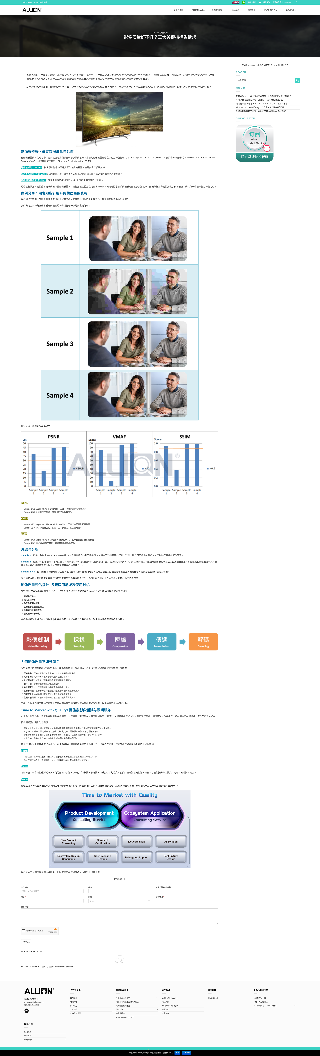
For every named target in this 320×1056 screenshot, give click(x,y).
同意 (177, 1053)
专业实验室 (120, 1013)
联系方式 (27, 1036)
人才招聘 (73, 1010)
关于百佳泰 (178, 10)
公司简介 (73, 998)
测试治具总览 (213, 998)
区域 (90, 897)
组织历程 (73, 1002)
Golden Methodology (170, 998)
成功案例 (165, 1002)
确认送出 (26, 942)
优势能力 (73, 1006)
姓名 (90, 887)
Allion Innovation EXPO (125, 1017)
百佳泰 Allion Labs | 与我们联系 (34, 2)
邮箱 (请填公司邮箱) (164, 887)
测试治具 (251, 10)
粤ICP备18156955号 (31, 1005)
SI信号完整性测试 (261, 1002)
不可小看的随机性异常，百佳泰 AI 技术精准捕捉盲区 (259, 100)
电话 (23, 897)
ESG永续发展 (75, 1013)
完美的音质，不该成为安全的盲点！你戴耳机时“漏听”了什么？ (263, 96)
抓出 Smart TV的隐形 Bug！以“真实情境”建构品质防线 (260, 107)
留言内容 (25, 907)
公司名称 (25, 887)
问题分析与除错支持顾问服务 (127, 1002)
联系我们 (290, 10)
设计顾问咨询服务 (123, 1006)
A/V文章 (155, 33)
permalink (70, 967)
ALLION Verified (198, 10)
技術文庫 (164, 33)
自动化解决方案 (270, 10)
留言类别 (160, 897)
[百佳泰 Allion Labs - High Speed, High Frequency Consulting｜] (32, 10)
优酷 (249, 2)
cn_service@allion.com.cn (33, 1002)
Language (287, 2)
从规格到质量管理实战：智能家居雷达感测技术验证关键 (261, 111)
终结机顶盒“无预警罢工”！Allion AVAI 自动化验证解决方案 (262, 104)
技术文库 (165, 1013)
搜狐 (254, 2)
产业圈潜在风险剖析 (170, 1006)
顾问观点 (235, 10)
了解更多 (187, 1053)
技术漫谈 (165, 1010)
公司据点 (27, 1032)
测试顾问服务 (217, 10)
